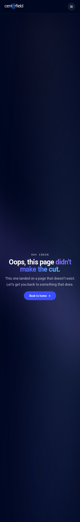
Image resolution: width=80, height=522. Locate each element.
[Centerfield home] (14, 6)
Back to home (40, 296)
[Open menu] (71, 7)
